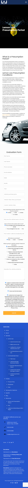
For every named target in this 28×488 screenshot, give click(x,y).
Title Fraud (12, 359)
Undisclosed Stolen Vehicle (15, 374)
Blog (7, 395)
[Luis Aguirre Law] (4, 2)
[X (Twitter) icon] (12, 483)
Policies (8, 378)
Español (8, 393)
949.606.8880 (10, 431)
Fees (9, 387)
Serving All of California (11, 390)
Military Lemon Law (14, 344)
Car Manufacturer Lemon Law (16, 352)
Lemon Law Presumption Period (14, 402)
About (7, 333)
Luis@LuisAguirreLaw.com (13, 434)
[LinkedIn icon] (15, 483)
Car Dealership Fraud (13, 356)
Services (8, 335)
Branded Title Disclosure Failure (16, 366)
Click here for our (10, 452)
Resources (8, 398)
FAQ (9, 405)
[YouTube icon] (14, 483)
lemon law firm (6, 115)
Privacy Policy (11, 382)
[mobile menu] (26, 2)
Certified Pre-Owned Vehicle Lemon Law (15, 348)
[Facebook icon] (10, 483)
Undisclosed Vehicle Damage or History (15, 370)
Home (7, 330)
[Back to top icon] (25, 485)
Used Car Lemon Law (15, 342)
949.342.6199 (10, 427)
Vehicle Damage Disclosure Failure (14, 362)
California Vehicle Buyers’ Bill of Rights (15, 408)
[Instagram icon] (17, 483)
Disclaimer (10, 384)
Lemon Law (10, 338)
